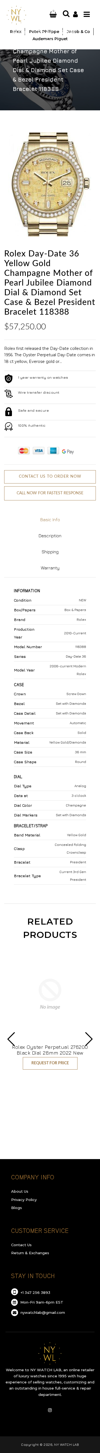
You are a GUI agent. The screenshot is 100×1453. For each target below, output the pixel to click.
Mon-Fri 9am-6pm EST (41, 1302)
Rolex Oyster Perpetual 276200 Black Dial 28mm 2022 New (50, 1050)
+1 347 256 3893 (34, 1292)
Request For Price (50, 1063)
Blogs (16, 1207)
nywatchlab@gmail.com (42, 1312)
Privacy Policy (24, 1199)
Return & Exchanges (30, 1253)
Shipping (50, 551)
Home (21, 32)
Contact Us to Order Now (50, 477)
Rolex (44, 32)
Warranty (50, 567)
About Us (19, 1191)
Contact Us (21, 1245)
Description (50, 535)
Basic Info (50, 519)
